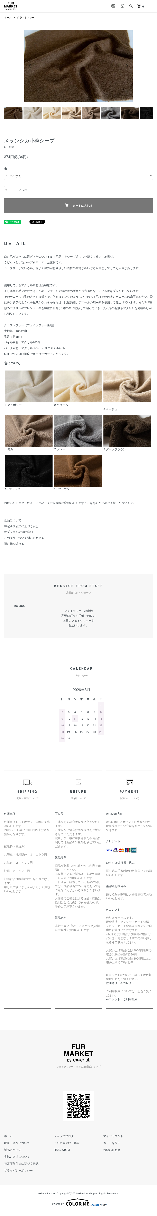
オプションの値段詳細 (18, 532)
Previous (30, 66)
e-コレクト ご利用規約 (121, 999)
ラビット (10, 262)
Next (126, 66)
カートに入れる (83, 205)
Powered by (57, 1203)
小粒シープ (25, 262)
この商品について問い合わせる (24, 538)
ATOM (66, 1150)
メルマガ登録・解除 (67, 1143)
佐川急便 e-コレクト (120, 983)
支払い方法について (17, 1156)
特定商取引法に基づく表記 (21, 526)
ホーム (7, 17)
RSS (56, 1150)
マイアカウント (113, 1136)
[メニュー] (151, 6)
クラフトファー (25, 17)
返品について (12, 520)
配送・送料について (17, 1143)
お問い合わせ (111, 1150)
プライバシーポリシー (18, 1170)
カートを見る (111, 1143)
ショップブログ (64, 1136)
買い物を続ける (14, 543)
